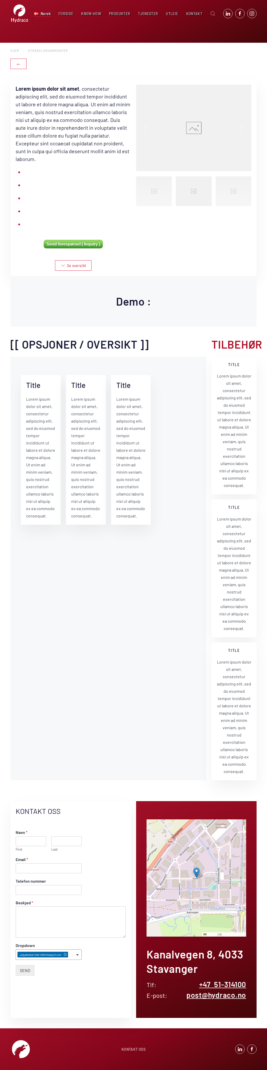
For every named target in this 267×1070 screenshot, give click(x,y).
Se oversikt (76, 265)
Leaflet (212, 934)
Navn (21, 832)
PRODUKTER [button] (119, 13)
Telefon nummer (31, 881)
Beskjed (24, 902)
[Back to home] (19, 13)
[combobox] (49, 954)
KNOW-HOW (91, 13)
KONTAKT (194, 13)
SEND (25, 970)
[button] (42, 13)
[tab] (154, 191)
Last (54, 849)
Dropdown (25, 945)
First (19, 849)
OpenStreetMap (233, 934)
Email (22, 859)
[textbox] (71, 955)
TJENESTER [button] (148, 13)
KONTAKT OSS (133, 1049)
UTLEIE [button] (172, 13)
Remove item (65, 954)
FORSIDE (65, 13)
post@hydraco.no (216, 995)
